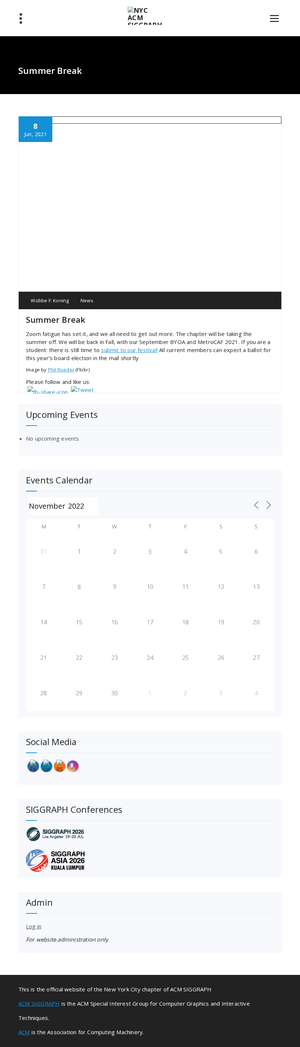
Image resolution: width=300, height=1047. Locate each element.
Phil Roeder (61, 369)
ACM (24, 1032)
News (86, 300)
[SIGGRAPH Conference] (150, 833)
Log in (33, 926)
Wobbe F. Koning (49, 300)
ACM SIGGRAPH (39, 1003)
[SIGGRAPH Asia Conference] (150, 860)
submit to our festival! (129, 350)
